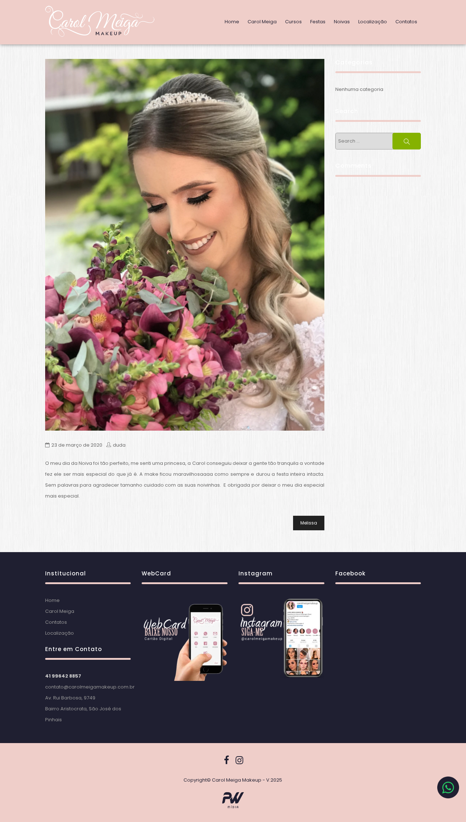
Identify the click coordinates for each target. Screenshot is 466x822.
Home (232, 21)
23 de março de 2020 (76, 445)
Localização (372, 21)
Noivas (342, 21)
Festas (317, 21)
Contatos (406, 21)
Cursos (293, 21)
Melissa (308, 523)
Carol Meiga (262, 21)
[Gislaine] (184, 245)
